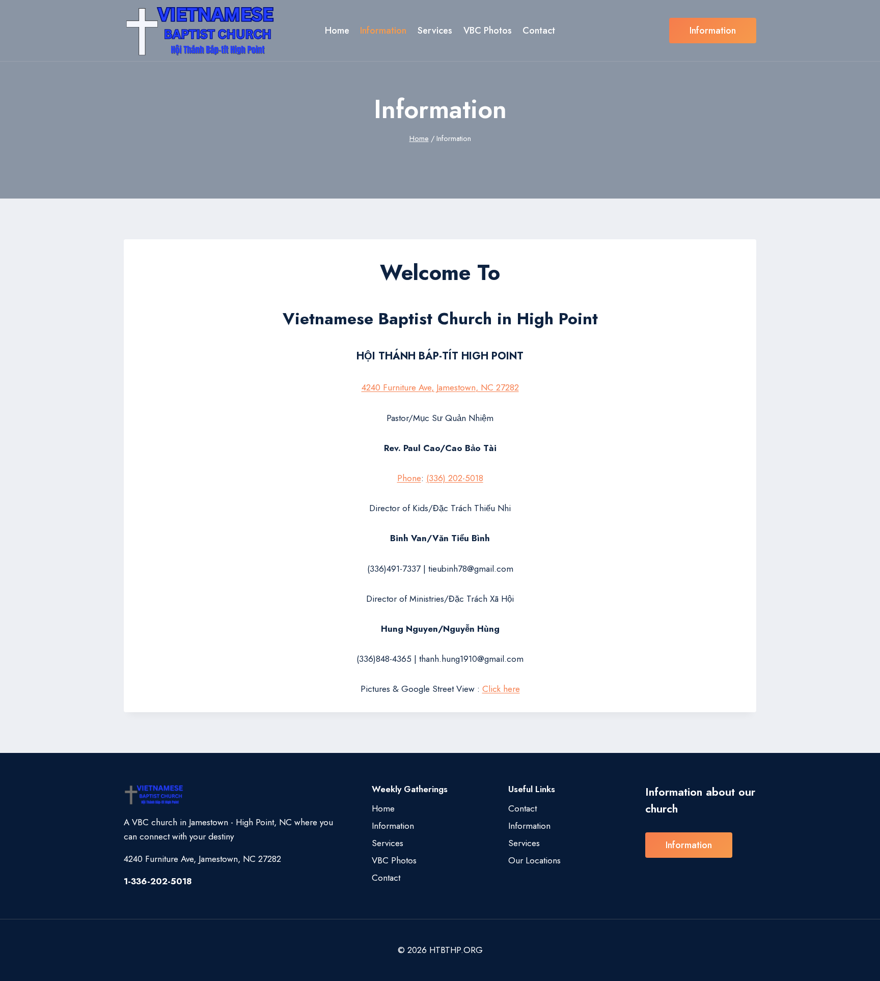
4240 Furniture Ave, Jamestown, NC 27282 (440, 387)
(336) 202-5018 (454, 478)
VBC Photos (487, 30)
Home (337, 30)
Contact (538, 30)
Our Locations (534, 860)
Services (435, 30)
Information (383, 30)
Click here (501, 689)
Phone (409, 478)
